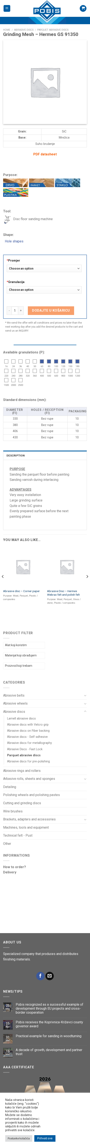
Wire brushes (13, 811)
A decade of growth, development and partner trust (49, 1052)
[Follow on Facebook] (40, 976)
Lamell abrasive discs (21, 718)
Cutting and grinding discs (22, 803)
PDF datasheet (45, 154)
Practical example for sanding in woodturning (48, 1036)
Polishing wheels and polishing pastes (31, 795)
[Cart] (83, 8)
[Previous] (3, 585)
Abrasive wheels (15, 703)
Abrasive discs (14, 712)
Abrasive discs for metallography (29, 743)
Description (15, 455)
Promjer (13, 260)
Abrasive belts (13, 695)
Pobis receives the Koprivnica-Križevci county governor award (49, 1024)
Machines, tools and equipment (26, 827)
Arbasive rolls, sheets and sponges (29, 779)
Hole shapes (13, 241)
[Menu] (7, 8)
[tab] (45, 455)
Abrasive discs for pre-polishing (28, 761)
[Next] (87, 585)
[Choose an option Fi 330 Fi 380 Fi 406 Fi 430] (44, 270)
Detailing (9, 787)
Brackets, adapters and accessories (29, 819)
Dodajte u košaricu (51, 310)
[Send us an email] (49, 976)
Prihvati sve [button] (45, 1138)
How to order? (14, 867)
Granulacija (15, 282)
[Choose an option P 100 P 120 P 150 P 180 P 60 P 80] (44, 291)
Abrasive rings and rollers (22, 771)
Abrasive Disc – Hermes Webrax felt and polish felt (63, 592)
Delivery (9, 872)
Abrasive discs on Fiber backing (28, 731)
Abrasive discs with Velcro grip (28, 724)
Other (7, 844)
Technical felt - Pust (17, 835)
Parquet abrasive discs (24, 755)
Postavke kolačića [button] (19, 1138)
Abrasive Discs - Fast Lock (24, 749)
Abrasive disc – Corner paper (21, 591)
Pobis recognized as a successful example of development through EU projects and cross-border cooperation (49, 1008)
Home (6, 29)
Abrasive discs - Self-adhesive (27, 737)
